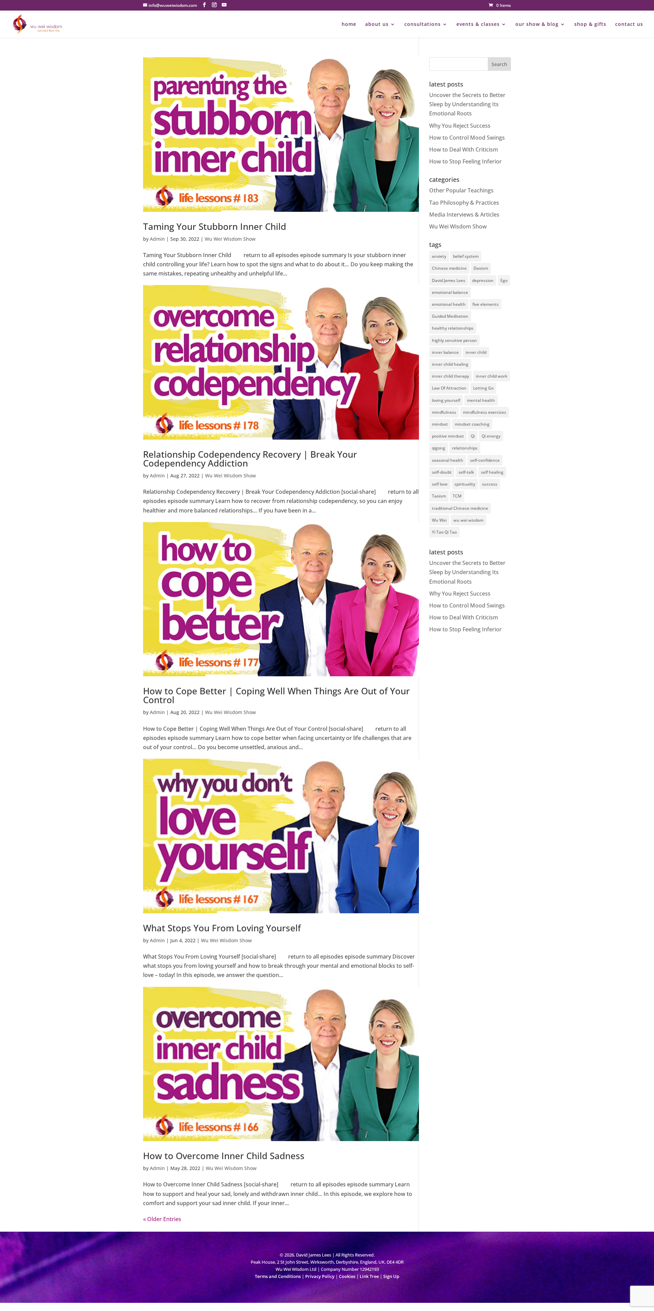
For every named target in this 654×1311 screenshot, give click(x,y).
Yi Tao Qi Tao (444, 532)
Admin (157, 239)
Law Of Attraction (449, 388)
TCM (457, 496)
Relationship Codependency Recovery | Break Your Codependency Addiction (250, 458)
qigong (438, 448)
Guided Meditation (450, 316)
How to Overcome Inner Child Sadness (224, 1156)
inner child (476, 352)
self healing (492, 472)
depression (483, 280)
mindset (440, 424)
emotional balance (450, 292)
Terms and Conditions (278, 1276)
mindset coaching (472, 424)
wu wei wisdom (468, 520)
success (489, 484)
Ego (504, 280)
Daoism (480, 268)
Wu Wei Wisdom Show (230, 239)
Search (499, 64)
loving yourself (446, 400)
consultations (422, 24)
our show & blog (537, 24)
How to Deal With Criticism (463, 149)
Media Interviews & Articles (464, 214)
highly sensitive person (454, 340)
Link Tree (369, 1276)
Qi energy (491, 436)
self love (440, 484)
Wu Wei (439, 520)
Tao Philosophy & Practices (464, 202)
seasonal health (447, 460)
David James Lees (448, 280)
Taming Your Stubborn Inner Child (214, 226)
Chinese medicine (449, 268)
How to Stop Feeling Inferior (465, 161)
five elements (485, 304)
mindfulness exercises (484, 412)
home (349, 24)
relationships (465, 448)
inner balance (445, 352)
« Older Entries (162, 1219)
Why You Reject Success (459, 125)
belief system (466, 256)
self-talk (466, 472)
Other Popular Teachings (461, 190)
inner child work (492, 376)
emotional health (449, 304)
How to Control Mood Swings (467, 137)
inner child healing (450, 364)
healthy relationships (452, 328)
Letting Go (483, 388)
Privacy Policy (319, 1276)
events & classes (478, 24)
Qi (473, 436)
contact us (629, 24)
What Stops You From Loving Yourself (222, 928)
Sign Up (391, 1276)
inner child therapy (450, 376)
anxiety (439, 256)
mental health (481, 400)
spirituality (464, 484)
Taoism (439, 496)
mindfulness (444, 412)
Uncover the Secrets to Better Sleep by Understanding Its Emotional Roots (467, 104)
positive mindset (448, 436)
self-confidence (485, 460)
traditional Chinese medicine (460, 508)
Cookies (347, 1276)
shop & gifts (590, 24)
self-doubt (442, 472)
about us (377, 24)
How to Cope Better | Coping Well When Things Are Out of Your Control (276, 695)
